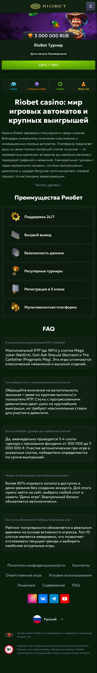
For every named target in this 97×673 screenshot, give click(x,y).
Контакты (81, 565)
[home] (48, 6)
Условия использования (70, 575)
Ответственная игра (24, 575)
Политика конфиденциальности (36, 565)
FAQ (76, 585)
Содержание (53, 585)
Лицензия (26, 585)
